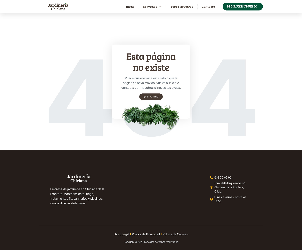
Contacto (208, 6)
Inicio (130, 6)
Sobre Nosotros (182, 6)
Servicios (150, 6)
